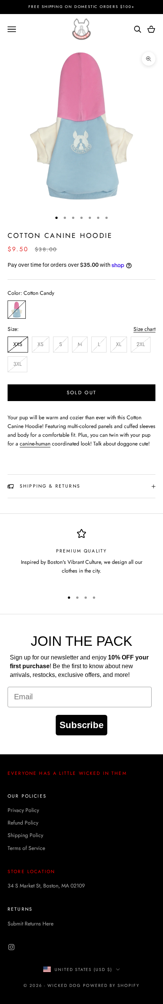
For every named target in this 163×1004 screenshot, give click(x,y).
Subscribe (81, 725)
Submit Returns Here (30, 923)
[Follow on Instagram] (11, 947)
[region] (81, 556)
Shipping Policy (25, 835)
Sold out (82, 392)
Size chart (144, 329)
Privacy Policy (23, 810)
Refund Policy (23, 822)
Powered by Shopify (111, 985)
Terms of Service (26, 848)
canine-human (35, 443)
